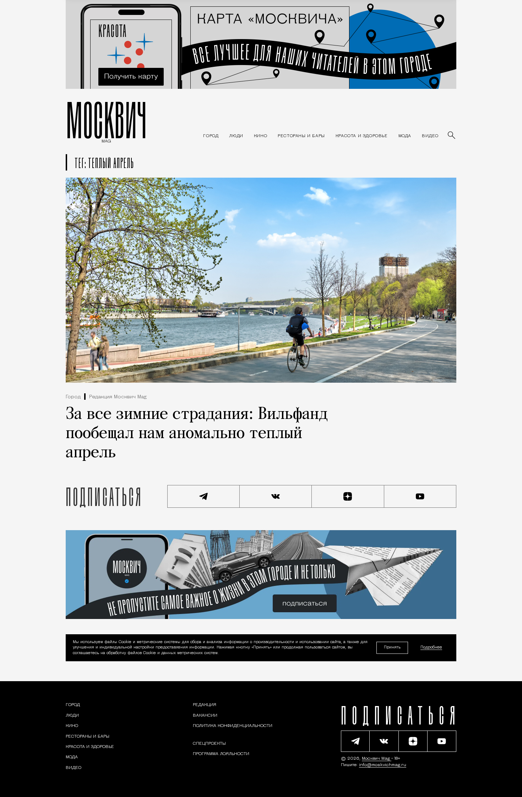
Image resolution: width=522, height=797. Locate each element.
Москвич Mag (376, 758)
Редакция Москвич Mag (118, 397)
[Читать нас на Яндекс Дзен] (348, 496)
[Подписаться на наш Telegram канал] (203, 496)
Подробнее (431, 648)
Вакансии (205, 715)
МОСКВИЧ (106, 120)
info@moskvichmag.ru (382, 765)
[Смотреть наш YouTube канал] (420, 496)
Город (73, 397)
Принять (392, 648)
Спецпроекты (209, 744)
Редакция (204, 705)
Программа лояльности (221, 754)
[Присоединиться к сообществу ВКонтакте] (276, 496)
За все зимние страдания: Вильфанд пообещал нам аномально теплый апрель (197, 434)
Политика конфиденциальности (232, 726)
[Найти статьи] (452, 135)
